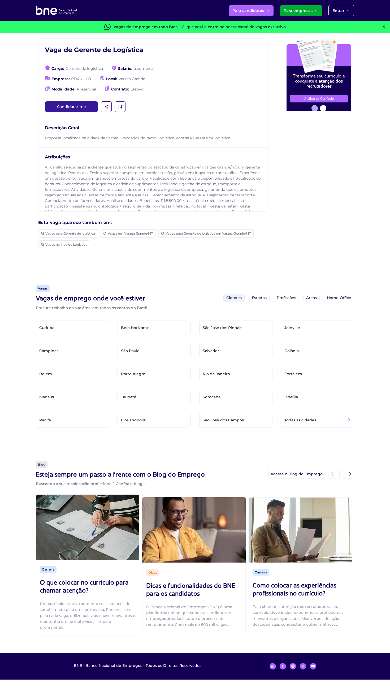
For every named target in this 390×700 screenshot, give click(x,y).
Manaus (46, 397)
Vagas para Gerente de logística (70, 233)
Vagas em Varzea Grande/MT (130, 233)
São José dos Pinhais (222, 327)
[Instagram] (293, 666)
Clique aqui (192, 26)
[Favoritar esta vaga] (120, 106)
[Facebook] (283, 666)
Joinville (292, 327)
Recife (45, 420)
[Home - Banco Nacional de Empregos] (56, 10)
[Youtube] (313, 666)
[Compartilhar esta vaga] (106, 106)
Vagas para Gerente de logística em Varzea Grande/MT (208, 233)
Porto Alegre (133, 373)
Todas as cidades (300, 420)
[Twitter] (303, 666)
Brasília (291, 397)
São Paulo (130, 350)
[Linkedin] (273, 666)
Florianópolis (133, 420)
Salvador (211, 350)
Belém (45, 373)
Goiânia (291, 350)
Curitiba (46, 327)
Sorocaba (211, 397)
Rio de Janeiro (216, 373)
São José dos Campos (223, 420)
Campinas (48, 350)
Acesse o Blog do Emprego (297, 474)
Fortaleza (293, 373)
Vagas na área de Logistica (66, 245)
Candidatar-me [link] (71, 106)
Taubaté (128, 397)
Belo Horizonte (135, 327)
